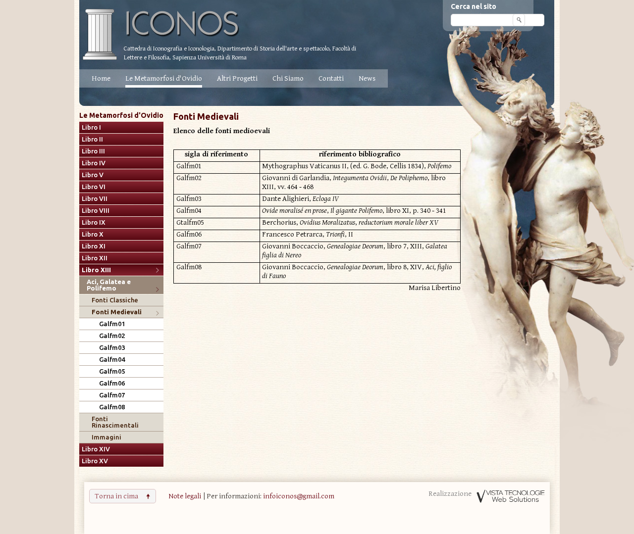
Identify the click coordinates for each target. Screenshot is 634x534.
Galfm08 (112, 407)
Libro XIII (96, 270)
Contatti (331, 78)
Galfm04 (112, 359)
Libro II (92, 139)
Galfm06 (112, 383)
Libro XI (94, 246)
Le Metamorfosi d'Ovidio (163, 78)
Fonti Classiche (115, 300)
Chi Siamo (288, 78)
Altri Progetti (237, 78)
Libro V (93, 175)
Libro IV (94, 163)
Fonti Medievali (117, 312)
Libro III (93, 151)
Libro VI (94, 187)
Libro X (93, 234)
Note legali (184, 496)
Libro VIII (95, 210)
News (367, 78)
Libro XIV (96, 449)
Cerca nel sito (473, 6)
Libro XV (95, 461)
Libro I (91, 127)
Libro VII (94, 198)
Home (101, 78)
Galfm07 (112, 395)
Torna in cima (116, 496)
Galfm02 (112, 336)
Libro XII (94, 258)
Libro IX (94, 222)
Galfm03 (112, 347)
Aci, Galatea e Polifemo (109, 285)
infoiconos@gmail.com (298, 496)
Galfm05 (112, 371)
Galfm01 (112, 324)
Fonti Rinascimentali (115, 422)
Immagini (106, 437)
